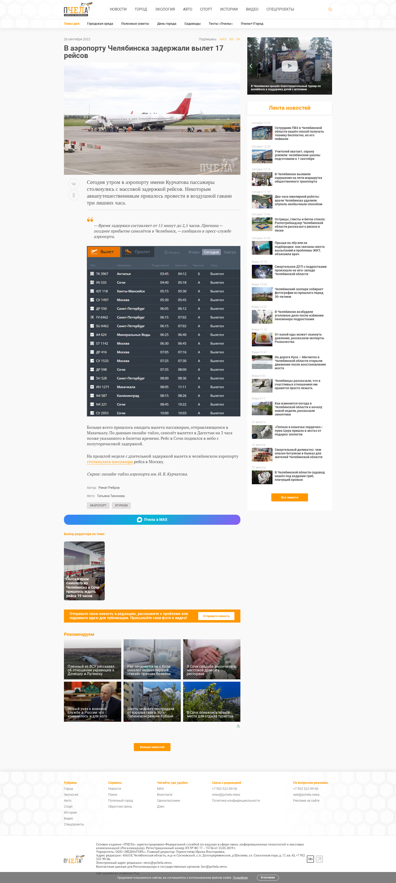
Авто (187, 9)
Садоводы (192, 23)
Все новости (289, 497)
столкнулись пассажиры (110, 461)
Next (328, 66)
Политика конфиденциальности (236, 800)
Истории (229, 9)
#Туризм (121, 505)
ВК (231, 39)
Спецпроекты (280, 9)
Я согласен (268, 877)
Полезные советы (135, 23)
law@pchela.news (214, 866)
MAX (223, 39)
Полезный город (120, 800)
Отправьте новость (216, 616)
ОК (238, 39)
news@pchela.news (226, 794)
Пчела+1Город (252, 23)
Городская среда (100, 23)
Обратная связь (120, 806)
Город (141, 9)
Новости (118, 9)
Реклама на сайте (306, 800)
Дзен (160, 806)
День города (166, 23)
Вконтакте (164, 794)
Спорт (206, 9)
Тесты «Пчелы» (221, 23)
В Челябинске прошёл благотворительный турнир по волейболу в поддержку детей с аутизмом (286, 88)
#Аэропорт (98, 505)
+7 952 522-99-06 (224, 788)
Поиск (112, 794)
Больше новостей (152, 747)
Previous (250, 66)
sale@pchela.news (306, 794)
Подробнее (240, 877)
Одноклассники (168, 800)
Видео (252, 9)
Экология (165, 9)
